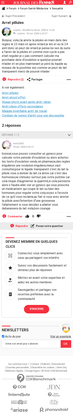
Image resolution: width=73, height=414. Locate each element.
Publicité (45, 364)
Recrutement (58, 364)
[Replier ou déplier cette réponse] (69, 135)
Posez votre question (49, 226)
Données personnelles (18, 367)
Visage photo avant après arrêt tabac (26, 102)
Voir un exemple (60, 336)
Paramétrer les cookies (42, 367)
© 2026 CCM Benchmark (54, 371)
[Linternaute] (19, 394)
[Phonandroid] (53, 409)
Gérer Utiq (62, 367)
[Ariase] (19, 410)
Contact (35, 364)
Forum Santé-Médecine (34, 8)
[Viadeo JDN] (53, 402)
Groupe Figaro (33, 371)
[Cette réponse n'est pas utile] (38, 216)
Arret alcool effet (13, 97)
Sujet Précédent (15, 16)
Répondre (21, 226)
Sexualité (57, 8)
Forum (12, 8)
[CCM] (19, 387)
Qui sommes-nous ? (18, 364)
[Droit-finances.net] (53, 394)
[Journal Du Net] (53, 387)
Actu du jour (12, 336)
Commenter (14, 216)
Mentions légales (14, 371)
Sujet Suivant (59, 16)
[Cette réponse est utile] (27, 216)
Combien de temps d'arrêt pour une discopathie (33, 115)
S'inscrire (37, 308)
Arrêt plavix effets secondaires (22, 106)
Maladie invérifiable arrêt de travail (24, 111)
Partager (37, 79)
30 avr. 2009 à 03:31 (23, 146)
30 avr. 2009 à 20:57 (37, 33)
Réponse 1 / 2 (10, 134)
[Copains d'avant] (19, 402)
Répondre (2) (15, 79)
